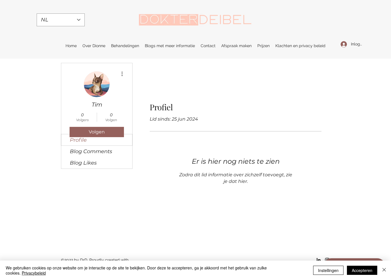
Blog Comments (91, 151)
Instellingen (328, 270)
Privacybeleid (34, 273)
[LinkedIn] (318, 260)
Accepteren (362, 270)
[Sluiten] (384, 270)
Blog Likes (83, 163)
